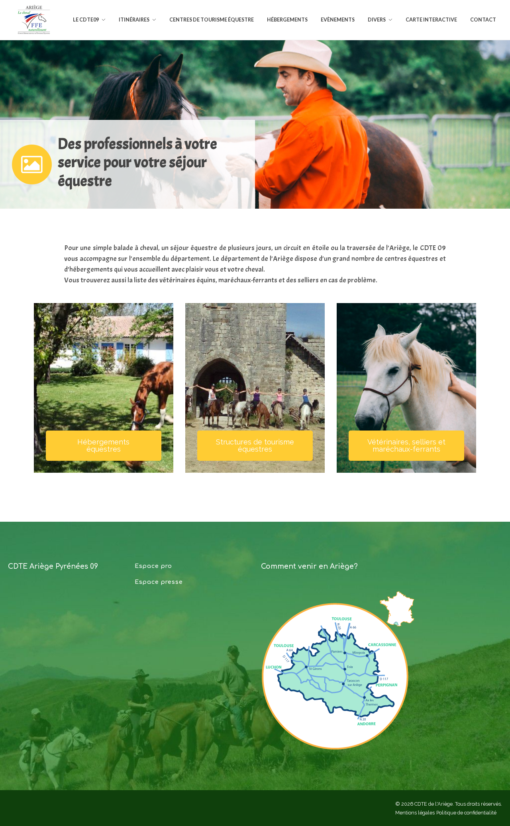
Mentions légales (415, 813)
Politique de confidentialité (466, 813)
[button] (103, 446)
